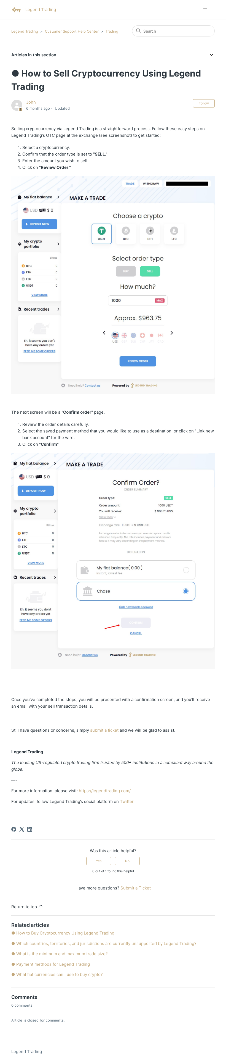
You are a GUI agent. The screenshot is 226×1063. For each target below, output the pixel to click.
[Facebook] (13, 829)
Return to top (24, 906)
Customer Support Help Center (72, 31)
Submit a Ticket (135, 888)
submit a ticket (105, 730)
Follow (204, 103)
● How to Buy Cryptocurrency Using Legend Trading (62, 933)
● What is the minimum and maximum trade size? (59, 953)
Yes (98, 861)
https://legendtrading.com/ (105, 790)
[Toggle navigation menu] (205, 10)
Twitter (127, 801)
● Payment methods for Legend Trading (50, 964)
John (31, 102)
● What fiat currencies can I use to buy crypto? (57, 974)
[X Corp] (21, 829)
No (127, 861)
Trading (112, 31)
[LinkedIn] (29, 829)
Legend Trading (24, 31)
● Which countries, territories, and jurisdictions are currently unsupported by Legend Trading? (104, 943)
